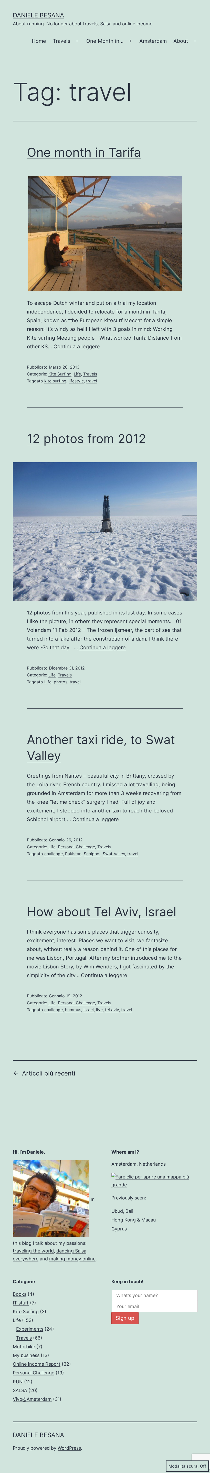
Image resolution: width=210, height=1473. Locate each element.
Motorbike (24, 1346)
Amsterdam (153, 41)
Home (39, 41)
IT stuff (21, 1302)
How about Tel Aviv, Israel (101, 911)
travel (91, 380)
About (180, 41)
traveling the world (33, 1250)
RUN (18, 1381)
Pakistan (73, 853)
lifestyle (76, 380)
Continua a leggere (77, 346)
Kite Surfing (59, 374)
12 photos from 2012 (86, 438)
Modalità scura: (184, 1466)
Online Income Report (36, 1364)
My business (26, 1355)
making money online (72, 1258)
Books (19, 1294)
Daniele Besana (38, 15)
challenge (53, 853)
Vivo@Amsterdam (32, 1399)
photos (60, 681)
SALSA (20, 1390)
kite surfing (55, 380)
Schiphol (92, 853)
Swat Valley (114, 853)
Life (77, 374)
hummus (73, 1009)
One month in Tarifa (84, 152)
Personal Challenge (76, 846)
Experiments (29, 1329)
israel (88, 1009)
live (99, 1009)
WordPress (69, 1448)
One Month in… (104, 41)
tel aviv (112, 1009)
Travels (61, 41)
